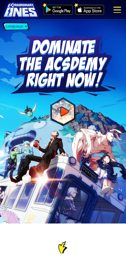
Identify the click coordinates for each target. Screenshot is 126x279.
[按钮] (117, 10)
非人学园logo (20, 10)
